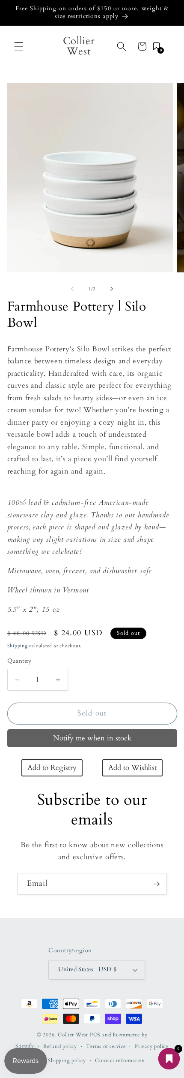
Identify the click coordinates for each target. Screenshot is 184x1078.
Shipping (17, 646)
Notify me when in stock (92, 738)
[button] (19, 46)
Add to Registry (52, 768)
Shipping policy (67, 1060)
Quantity (19, 661)
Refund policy (60, 1046)
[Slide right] (111, 289)
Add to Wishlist (132, 768)
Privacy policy (152, 1046)
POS (95, 1034)
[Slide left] (72, 289)
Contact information (120, 1060)
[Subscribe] (156, 884)
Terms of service (105, 1046)
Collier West (73, 1034)
